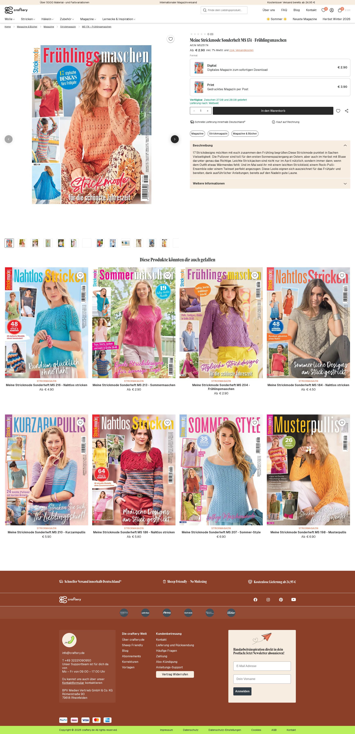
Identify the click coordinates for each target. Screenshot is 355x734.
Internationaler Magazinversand (178, 2)
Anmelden (242, 691)
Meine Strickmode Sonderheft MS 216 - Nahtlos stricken (46, 385)
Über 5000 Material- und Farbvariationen (64, 2)
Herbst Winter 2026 (336, 19)
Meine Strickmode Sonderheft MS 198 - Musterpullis (308, 532)
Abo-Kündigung (166, 662)
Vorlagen (128, 667)
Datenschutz (190, 730)
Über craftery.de (133, 640)
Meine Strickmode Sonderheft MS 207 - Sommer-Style (221, 532)
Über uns (269, 10)
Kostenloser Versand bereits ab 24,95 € (291, 2)
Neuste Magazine (305, 19)
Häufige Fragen (166, 651)
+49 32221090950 (78, 660)
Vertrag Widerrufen (175, 674)
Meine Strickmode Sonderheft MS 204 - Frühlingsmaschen (221, 387)
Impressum (166, 730)
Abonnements (131, 656)
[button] (175, 139)
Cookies (256, 730)
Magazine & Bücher (27, 26)
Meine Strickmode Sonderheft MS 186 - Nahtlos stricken (134, 532)
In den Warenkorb (273, 111)
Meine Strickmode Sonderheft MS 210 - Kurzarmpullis (46, 532)
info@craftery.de (73, 653)
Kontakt (311, 10)
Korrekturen (130, 662)
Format (193, 55)
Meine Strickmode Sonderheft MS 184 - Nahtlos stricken (308, 385)
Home (8, 26)
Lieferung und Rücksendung (175, 645)
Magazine (49, 26)
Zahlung (161, 656)
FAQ (284, 10)
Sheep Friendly (132, 645)
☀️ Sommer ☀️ (276, 19)
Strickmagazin (68, 26)
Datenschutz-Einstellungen (225, 730)
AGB (274, 730)
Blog (296, 10)
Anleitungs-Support (169, 667)
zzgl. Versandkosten (241, 50)
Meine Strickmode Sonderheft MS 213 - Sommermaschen (134, 385)
